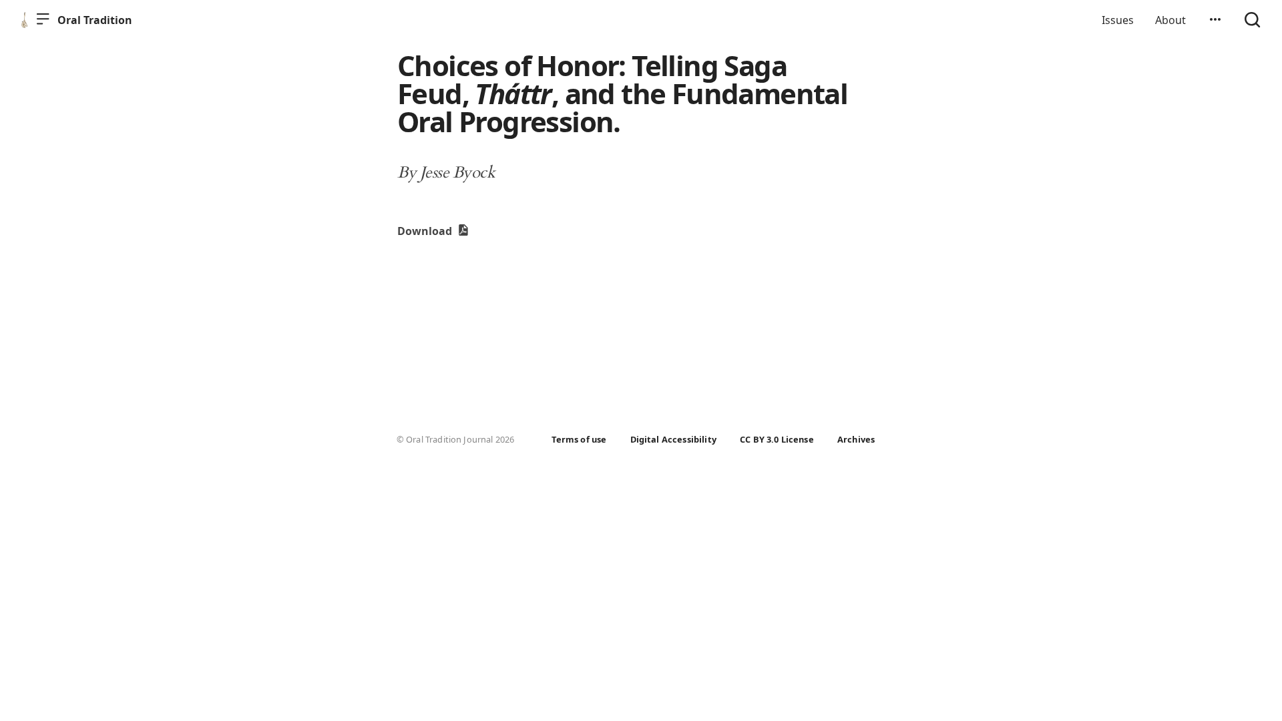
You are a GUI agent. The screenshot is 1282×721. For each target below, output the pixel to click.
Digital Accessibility (673, 439)
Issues (1118, 20)
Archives (856, 439)
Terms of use (579, 439)
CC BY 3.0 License (777, 439)
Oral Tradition (94, 20)
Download (426, 231)
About (1170, 20)
